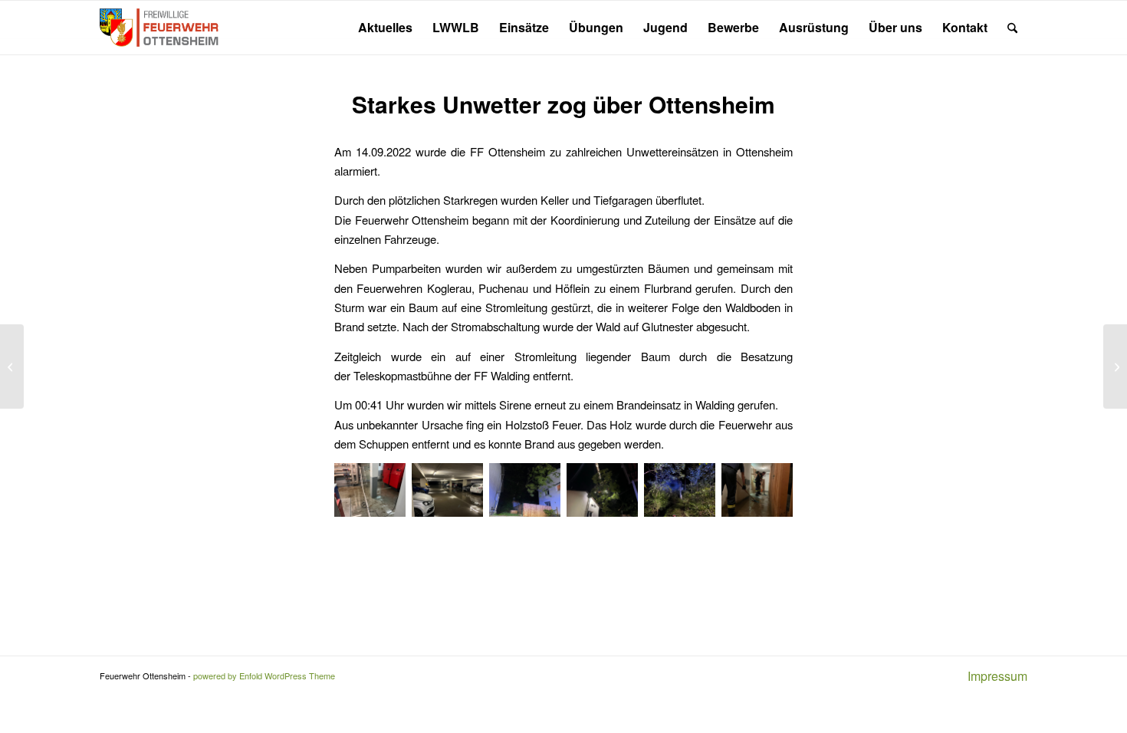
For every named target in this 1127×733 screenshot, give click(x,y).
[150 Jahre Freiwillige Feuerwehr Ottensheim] (1115, 366)
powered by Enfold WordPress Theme (264, 675)
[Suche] (1012, 27)
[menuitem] (385, 27)
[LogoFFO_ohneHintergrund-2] (161, 27)
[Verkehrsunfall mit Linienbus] (12, 366)
